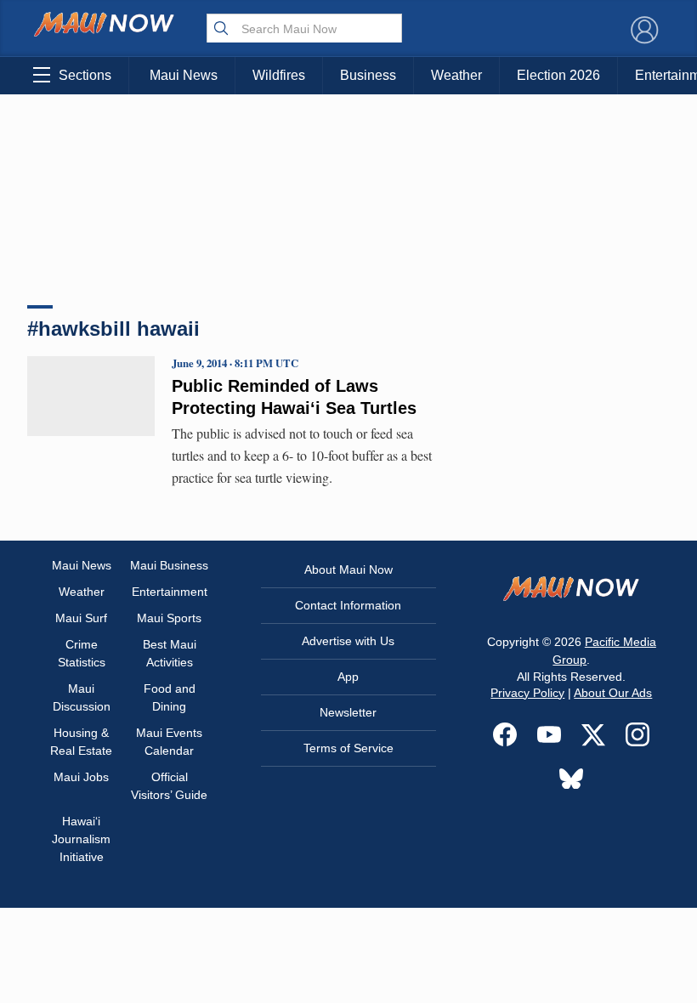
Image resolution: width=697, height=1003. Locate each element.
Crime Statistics (81, 653)
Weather (456, 75)
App (348, 676)
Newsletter (348, 712)
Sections (85, 75)
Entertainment (169, 591)
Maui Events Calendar (169, 741)
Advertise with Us (348, 641)
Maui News (184, 75)
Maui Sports (169, 618)
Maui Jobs (81, 777)
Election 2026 (558, 75)
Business (368, 75)
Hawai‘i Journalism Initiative (81, 839)
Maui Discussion (81, 697)
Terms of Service (348, 748)
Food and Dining (170, 697)
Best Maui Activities (169, 653)
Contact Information (348, 605)
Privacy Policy (527, 693)
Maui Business (169, 565)
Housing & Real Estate (81, 741)
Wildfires (278, 75)
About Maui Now (348, 569)
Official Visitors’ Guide (169, 786)
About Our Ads (613, 693)
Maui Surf (81, 618)
